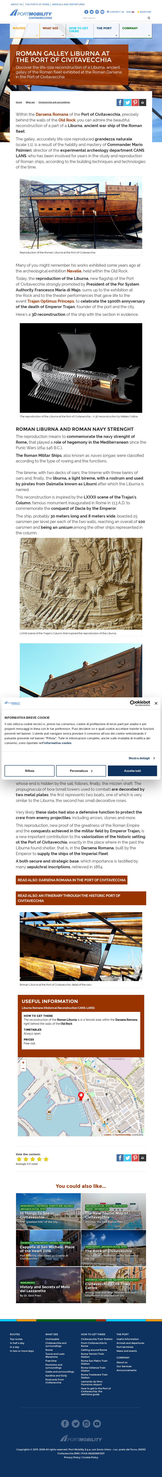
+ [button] (23, 1062)
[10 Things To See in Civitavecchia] (48, 1211)
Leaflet (107, 1134)
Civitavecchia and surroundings (54, 102)
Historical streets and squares (54, 1206)
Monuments (28, 1206)
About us (16, 4)
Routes (15, 1334)
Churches (26, 1243)
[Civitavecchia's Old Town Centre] (113, 1285)
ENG (129, 11)
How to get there (93, 1334)
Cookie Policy (90, 1457)
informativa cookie (57, 742)
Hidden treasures (60, 1243)
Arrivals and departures (68, 4)
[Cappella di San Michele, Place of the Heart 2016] (48, 1248)
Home (19, 102)
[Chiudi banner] (156, 703)
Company (123, 1357)
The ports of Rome (37, 4)
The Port (123, 1334)
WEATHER (145, 11)
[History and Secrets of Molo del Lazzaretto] (48, 1285)
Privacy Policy (72, 1457)
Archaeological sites (33, 1209)
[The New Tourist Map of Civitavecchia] (113, 1211)
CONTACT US (116, 11)
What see (30, 102)
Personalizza (79, 770)
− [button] (23, 1068)
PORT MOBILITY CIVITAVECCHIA (31, 14)
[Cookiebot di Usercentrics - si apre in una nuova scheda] (133, 703)
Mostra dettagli (139, 758)
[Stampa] (142, 102)
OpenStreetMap (123, 1134)
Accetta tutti (132, 770)
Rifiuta (29, 770)
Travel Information (97, 1209)
